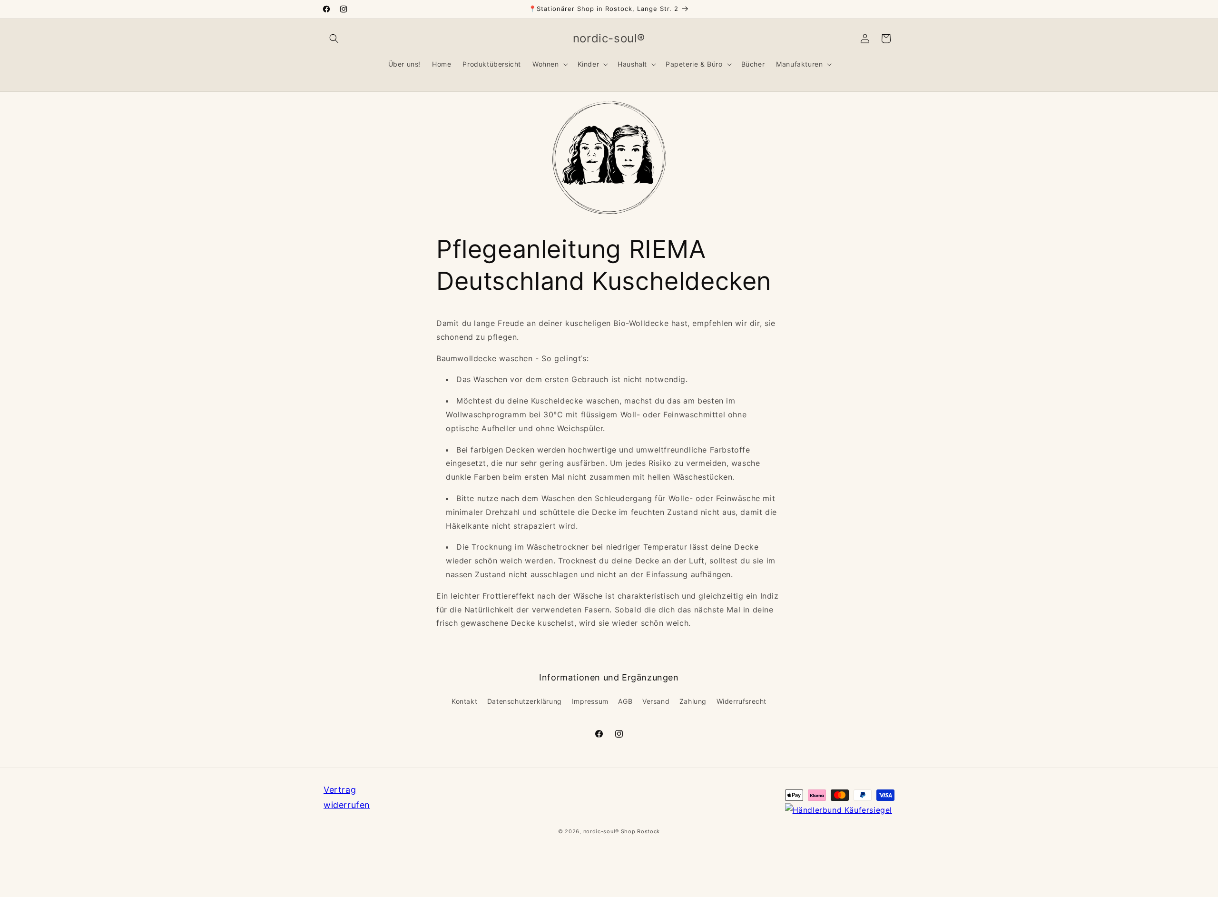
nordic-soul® (602, 831)
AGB (625, 701)
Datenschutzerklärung (524, 701)
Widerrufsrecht (741, 701)
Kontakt (464, 701)
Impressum (589, 701)
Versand (655, 701)
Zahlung (693, 701)
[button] (334, 38)
